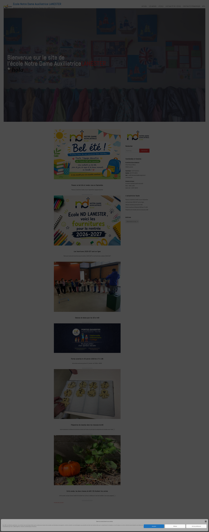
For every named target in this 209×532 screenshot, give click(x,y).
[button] (206, 521)
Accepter (154, 526)
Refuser (175, 526)
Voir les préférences (196, 526)
